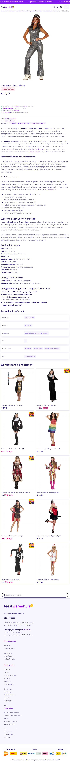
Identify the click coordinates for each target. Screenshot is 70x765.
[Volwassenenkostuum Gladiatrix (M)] (17, 516)
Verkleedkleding (8, 684)
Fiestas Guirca (10, 121)
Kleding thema (31, 11)
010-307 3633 (9, 618)
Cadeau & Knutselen (10, 675)
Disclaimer (7, 737)
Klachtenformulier (9, 659)
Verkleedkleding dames (38, 123)
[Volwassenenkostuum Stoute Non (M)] (17, 429)
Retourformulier (9, 656)
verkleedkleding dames (37, 149)
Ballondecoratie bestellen (11, 712)
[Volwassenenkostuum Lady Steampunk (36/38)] (17, 473)
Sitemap (6, 718)
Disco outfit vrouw (50, 11)
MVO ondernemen (9, 724)
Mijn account (8, 653)
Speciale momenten (10, 695)
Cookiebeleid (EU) (9, 735)
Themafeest (7, 701)
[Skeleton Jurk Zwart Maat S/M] (17, 560)
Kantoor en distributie (10, 721)
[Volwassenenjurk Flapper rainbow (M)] (53, 429)
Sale (5, 705)
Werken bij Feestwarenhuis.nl (13, 715)
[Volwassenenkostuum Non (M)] (53, 386)
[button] (66, 7)
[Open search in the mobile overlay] (35, 595)
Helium (6, 672)
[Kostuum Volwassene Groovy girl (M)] (53, 473)
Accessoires (7, 681)
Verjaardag (7, 692)
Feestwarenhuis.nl (34, 152)
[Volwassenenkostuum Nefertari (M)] (17, 386)
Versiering (7, 678)
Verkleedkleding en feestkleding (15, 11)
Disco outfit (40, 11)
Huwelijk (6, 698)
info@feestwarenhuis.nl (14, 613)
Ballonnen (7, 670)
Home (3, 11)
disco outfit (10, 149)
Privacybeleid (8, 732)
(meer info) (26, 630)
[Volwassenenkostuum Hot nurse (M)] (53, 560)
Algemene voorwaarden (11, 729)
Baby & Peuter (8, 689)
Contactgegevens (9, 648)
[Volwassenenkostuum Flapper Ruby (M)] (53, 516)
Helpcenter (7, 645)
